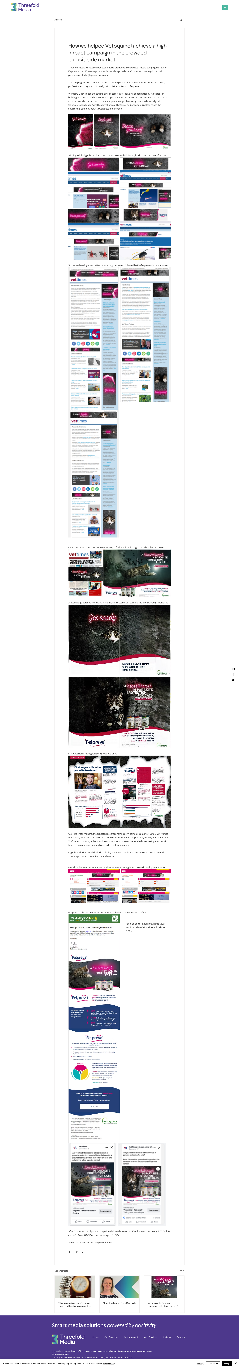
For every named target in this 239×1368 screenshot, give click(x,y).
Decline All (213, 1363)
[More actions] (169, 38)
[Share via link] (90, 1252)
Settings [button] (200, 1363)
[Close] (235, 1363)
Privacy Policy (109, 1363)
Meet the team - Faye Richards (119, 1303)
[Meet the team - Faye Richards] (120, 1287)
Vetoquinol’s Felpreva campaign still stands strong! (163, 1304)
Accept (227, 1363)
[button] (225, 7)
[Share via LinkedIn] (83, 1252)
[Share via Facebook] (69, 1252)
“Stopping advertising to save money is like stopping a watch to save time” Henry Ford (74, 1304)
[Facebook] (233, 674)
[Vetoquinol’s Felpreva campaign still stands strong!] (164, 1287)
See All (182, 1270)
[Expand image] (80, 132)
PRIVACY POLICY (126, 1357)
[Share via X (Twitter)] (76, 1252)
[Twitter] (233, 680)
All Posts (58, 19)
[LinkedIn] (233, 668)
